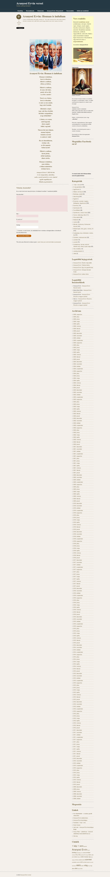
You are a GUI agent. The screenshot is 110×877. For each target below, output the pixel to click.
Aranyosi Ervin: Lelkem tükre (81, 274)
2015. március (77, 638)
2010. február (76, 782)
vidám (82, 865)
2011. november (77, 732)
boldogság (79, 852)
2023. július (76, 402)
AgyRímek (76, 189)
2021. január (76, 472)
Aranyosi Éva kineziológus (80, 820)
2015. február (76, 640)
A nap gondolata (77, 187)
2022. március (77, 439)
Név (17, 214)
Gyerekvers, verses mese (80, 212)
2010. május (76, 775)
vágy (91, 865)
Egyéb (75, 199)
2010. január (76, 784)
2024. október (77, 366)
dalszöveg (76, 196)
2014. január (76, 671)
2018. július (76, 543)
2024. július (76, 373)
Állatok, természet (78, 191)
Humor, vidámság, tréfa (79, 215)
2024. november (77, 364)
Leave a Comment (59, 21)
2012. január (76, 727)
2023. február (76, 413)
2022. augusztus (77, 428)
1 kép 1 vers (76, 184)
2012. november (77, 704)
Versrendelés (70, 11)
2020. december (77, 475)
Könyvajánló (76, 217)
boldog (74, 852)
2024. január (76, 387)
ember (60, 19)
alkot (48, 19)
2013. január (76, 699)
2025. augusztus (77, 342)
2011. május (76, 746)
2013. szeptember (78, 680)
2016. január (76, 614)
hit (84, 855)
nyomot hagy (42, 21)
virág (89, 865)
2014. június (76, 659)
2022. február (76, 442)
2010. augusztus (77, 768)
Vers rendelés (77, 249)
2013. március (77, 694)
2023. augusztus (77, 399)
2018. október (77, 536)
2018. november (77, 534)
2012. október (77, 706)
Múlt (38, 21)
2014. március (77, 666)
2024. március (77, 383)
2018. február (76, 555)
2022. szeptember (78, 425)
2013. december (77, 673)
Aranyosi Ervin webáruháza (80, 818)
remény (76, 860)
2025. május (76, 350)
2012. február (76, 725)
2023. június (76, 404)
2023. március (77, 411)
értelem (63, 19)
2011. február (76, 753)
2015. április (76, 635)
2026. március (77, 326)
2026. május (76, 321)
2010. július (76, 770)
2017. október (77, 565)
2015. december (77, 617)
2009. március (77, 791)
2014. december (77, 645)
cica (82, 852)
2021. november (77, 449)
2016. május (76, 605)
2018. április (76, 550)
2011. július (76, 742)
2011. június (76, 744)
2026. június (76, 319)
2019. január (76, 529)
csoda (84, 852)
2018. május (76, 548)
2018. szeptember (78, 539)
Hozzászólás (20, 194)
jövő (33, 21)
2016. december (77, 588)
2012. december (77, 702)
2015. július (76, 628)
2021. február (76, 470)
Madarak (75, 219)
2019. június (76, 517)
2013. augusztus (77, 683)
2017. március (77, 581)
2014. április (76, 664)
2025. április (76, 352)
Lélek (35, 21)
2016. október (77, 593)
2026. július (76, 317)
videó (74, 253)
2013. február (76, 697)
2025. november (77, 335)
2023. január (76, 416)
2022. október (77, 423)
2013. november (77, 676)
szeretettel (74, 862)
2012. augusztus (77, 711)
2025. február (76, 357)
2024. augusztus (77, 371)
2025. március (77, 354)
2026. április (76, 324)
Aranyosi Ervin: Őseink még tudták (82, 263)
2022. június (76, 432)
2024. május (76, 378)
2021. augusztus (77, 456)
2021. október (77, 451)
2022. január (76, 444)
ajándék (85, 846)
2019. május (76, 520)
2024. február (76, 385)
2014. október (77, 650)
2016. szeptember (78, 595)
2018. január (76, 557)
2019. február (76, 527)
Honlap (18, 225)
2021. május (76, 463)
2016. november (77, 590)
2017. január (76, 586)
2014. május (76, 661)
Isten (89, 855)
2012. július (76, 713)
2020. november (77, 477)
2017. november (77, 562)
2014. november (77, 647)
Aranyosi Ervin (53, 19)
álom (73, 868)
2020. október (77, 480)
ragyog (73, 859)
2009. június (76, 789)
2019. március (77, 524)
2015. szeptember (78, 624)
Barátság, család (77, 194)
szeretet (75, 239)
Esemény (75, 205)
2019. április (76, 522)
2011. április (76, 749)
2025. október (77, 338)
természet (74, 865)
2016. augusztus (77, 598)
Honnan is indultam (27, 21)
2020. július (76, 487)
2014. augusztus (77, 654)
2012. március (77, 723)
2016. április (76, 607)
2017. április (76, 579)
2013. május (76, 690)
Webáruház (40, 11)
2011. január (76, 756)
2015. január (76, 642)
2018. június (76, 546)
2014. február (76, 668)
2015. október (77, 621)
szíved (84, 862)
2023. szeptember (78, 397)
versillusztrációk (77, 251)
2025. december (77, 333)
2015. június (76, 631)
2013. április (76, 692)
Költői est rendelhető (83, 11)
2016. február (76, 612)
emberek (73, 854)
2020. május (76, 491)
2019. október (77, 508)
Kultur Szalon (76, 825)
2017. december (77, 560)
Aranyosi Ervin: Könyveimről (55, 11)
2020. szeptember (78, 482)
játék (92, 854)
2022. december (77, 418)
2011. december (77, 730)
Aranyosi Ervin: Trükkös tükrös (81, 265)
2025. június (76, 347)
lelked (75, 857)
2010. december (77, 758)
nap (89, 857)
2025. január (76, 359)
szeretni (47, 21)
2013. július (76, 685)
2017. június (76, 574)
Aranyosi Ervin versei (29, 3)
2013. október (77, 678)
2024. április (76, 380)
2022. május (76, 435)
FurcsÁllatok (76, 210)
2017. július (76, 572)
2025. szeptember (78, 340)
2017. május (76, 576)
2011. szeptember (78, 737)
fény (77, 855)
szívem (88, 862)
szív (81, 862)
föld (79, 855)
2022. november (77, 420)
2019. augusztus (77, 513)
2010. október (77, 763)
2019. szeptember (78, 510)
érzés (79, 868)
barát (89, 850)
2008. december (77, 794)
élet (57, 19)
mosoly (86, 857)
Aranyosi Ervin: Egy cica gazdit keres (83, 267)
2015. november (77, 619)
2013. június (76, 687)
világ (86, 865)
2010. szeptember (78, 765)
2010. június (76, 772)
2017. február (76, 583)
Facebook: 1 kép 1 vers (79, 822)
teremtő (91, 862)
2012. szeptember (78, 709)
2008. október (77, 798)
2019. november (77, 505)
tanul (50, 21)
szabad (80, 860)
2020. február (76, 498)
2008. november (77, 796)
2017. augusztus (77, 569)
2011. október (77, 735)
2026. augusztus (77, 314)
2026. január (76, 331)
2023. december (77, 390)
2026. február (76, 328)
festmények (76, 208)
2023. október (77, 394)
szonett (75, 242)
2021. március (77, 468)
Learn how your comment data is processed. (49, 242)
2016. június (76, 602)
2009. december (77, 787)
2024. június (76, 376)
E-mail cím (19, 219)
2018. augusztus (77, 541)
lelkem (78, 857)
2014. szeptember (78, 652)
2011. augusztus (77, 739)
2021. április (76, 465)
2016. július (76, 600)
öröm (81, 868)
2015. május (76, 633)
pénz (92, 857)
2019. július (76, 515)
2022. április (76, 437)
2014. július (76, 657)
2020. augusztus (77, 484)
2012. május (76, 718)
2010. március (77, 779)
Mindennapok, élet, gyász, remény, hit (35, 19)
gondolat (82, 854)
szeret (83, 860)
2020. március (77, 496)
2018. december (77, 531)
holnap (87, 854)
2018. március (77, 553)
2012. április (76, 720)
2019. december (77, 503)
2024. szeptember (78, 368)
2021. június (76, 461)
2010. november (77, 761)
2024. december (77, 361)
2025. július (76, 345)
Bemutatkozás (30, 11)
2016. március (77, 609)
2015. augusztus (77, 626)
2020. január (76, 501)
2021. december (77, 446)
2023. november (77, 392)
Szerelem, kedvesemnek (80, 237)
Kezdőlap (20, 11)
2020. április (76, 494)
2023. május (76, 406)
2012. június (76, 716)
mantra (75, 222)
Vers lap (75, 836)
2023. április (76, 409)
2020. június (76, 489)
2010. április (76, 777)
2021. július (76, 458)
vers (53, 21)
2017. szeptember (78, 567)
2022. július (76, 430)
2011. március (77, 751)
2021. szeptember (78, 454)
